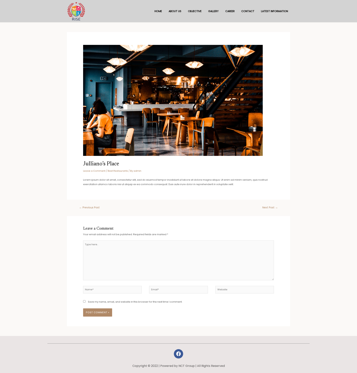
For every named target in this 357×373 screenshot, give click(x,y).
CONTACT (247, 11)
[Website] (244, 290)
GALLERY (213, 11)
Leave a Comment (94, 171)
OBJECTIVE (195, 11)
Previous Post (89, 207)
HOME (158, 11)
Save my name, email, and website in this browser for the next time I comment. (135, 302)
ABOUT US (175, 11)
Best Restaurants (118, 171)
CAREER (230, 11)
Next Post (270, 207)
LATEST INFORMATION (274, 11)
